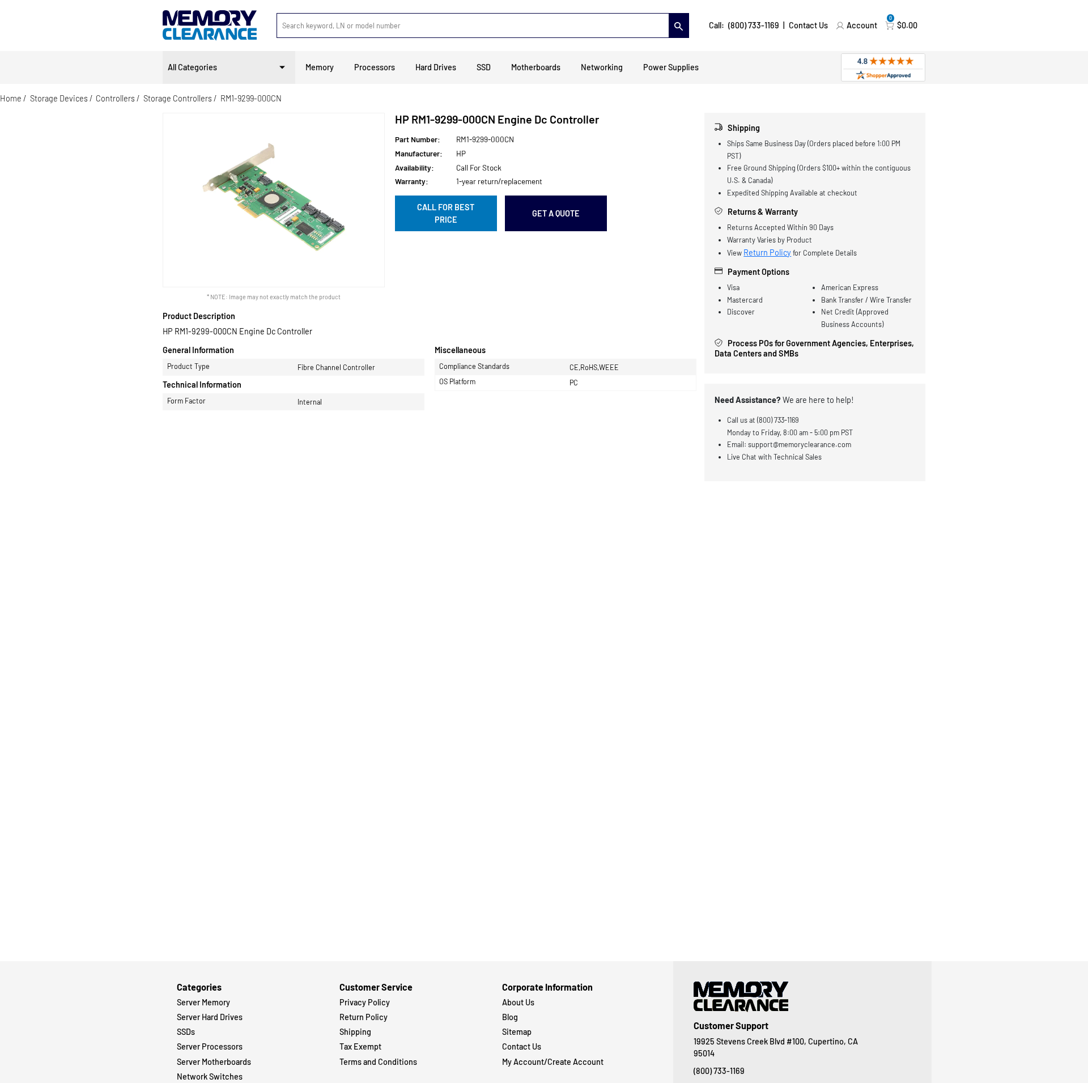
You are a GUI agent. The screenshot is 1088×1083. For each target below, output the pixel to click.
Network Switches (210, 1076)
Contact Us (808, 25)
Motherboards (535, 67)
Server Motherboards (214, 1062)
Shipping (355, 1032)
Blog (510, 1017)
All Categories (192, 67)
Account (862, 25)
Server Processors (210, 1046)
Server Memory (203, 1002)
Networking (602, 67)
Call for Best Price (445, 213)
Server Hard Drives (210, 1017)
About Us (518, 1002)
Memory (319, 67)
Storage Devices (59, 98)
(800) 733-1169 (753, 25)
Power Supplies (671, 67)
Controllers (115, 98)
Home (11, 98)
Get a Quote (556, 213)
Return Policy (767, 252)
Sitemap (517, 1032)
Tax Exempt (360, 1046)
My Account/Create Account (553, 1062)
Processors (374, 67)
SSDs (186, 1032)
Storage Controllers (177, 98)
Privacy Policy (364, 1002)
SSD (484, 67)
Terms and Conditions (378, 1062)
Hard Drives (435, 67)
